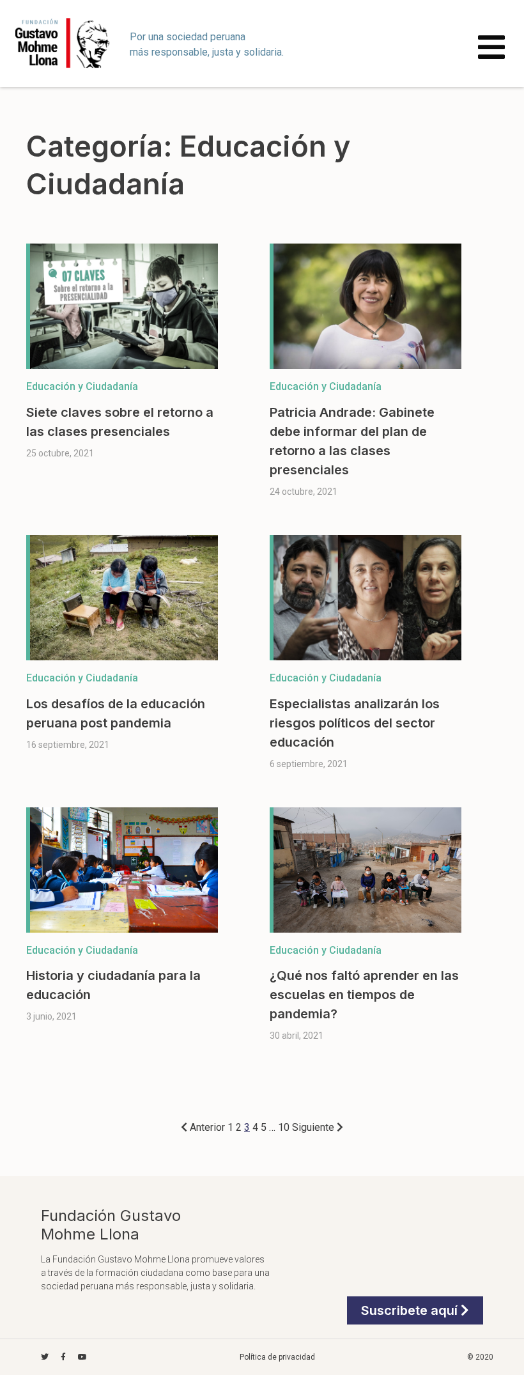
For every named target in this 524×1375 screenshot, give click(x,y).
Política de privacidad (277, 1357)
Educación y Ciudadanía (82, 386)
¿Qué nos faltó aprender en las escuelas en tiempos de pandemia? (364, 995)
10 (283, 1127)
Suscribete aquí (411, 1310)
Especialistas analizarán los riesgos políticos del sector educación (355, 723)
